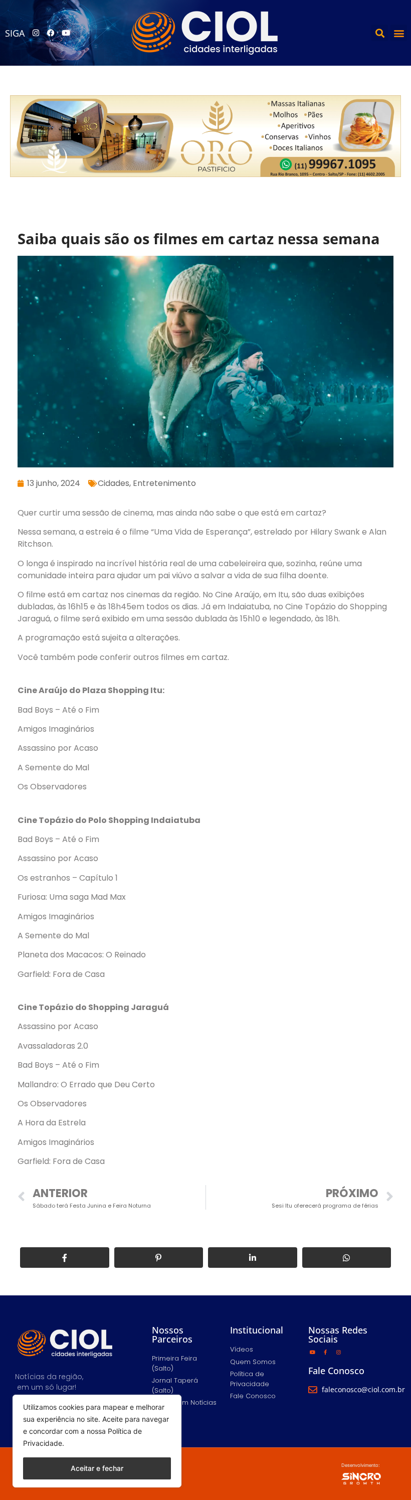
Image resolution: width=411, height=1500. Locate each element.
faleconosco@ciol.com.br (363, 1389)
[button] (379, 33)
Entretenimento (164, 483)
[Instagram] (35, 33)
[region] (97, 1441)
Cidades (113, 483)
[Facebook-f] (325, 1352)
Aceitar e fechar (97, 1468)
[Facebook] (50, 33)
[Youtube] (65, 33)
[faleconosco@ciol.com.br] (312, 1389)
